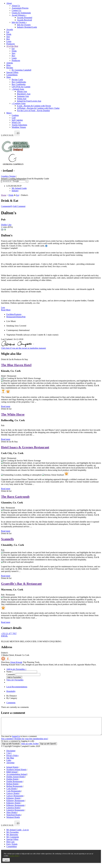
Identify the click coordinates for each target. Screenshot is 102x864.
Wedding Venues (19, 127)
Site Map (10, 758)
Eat (7, 32)
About (9, 3)
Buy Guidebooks (19, 82)
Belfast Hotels (12, 784)
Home (3, 195)
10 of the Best (12, 46)
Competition (11, 846)
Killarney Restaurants (15, 800)
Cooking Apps (19, 103)
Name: (9, 672)
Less (3, 307)
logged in (16, 736)
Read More (5, 310)
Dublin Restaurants (14, 781)
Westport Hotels (13, 817)
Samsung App (23, 96)
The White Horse (13, 414)
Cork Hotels (11, 788)
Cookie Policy (14, 855)
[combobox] (17, 133)
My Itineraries (12, 834)
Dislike (4, 225)
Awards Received (24, 20)
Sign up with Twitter (30, 743)
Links (8, 760)
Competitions (12, 75)
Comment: (10, 674)
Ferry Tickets (11, 844)
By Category (11, 698)
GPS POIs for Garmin (21, 87)
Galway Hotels (12, 793)
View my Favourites (14, 680)
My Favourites (12, 832)
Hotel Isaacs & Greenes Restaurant (25, 447)
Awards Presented (24, 17)
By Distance (11, 696)
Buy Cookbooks (19, 84)
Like (9, 225)
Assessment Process (20, 8)
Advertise (10, 762)
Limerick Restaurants (15, 810)
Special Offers (12, 72)
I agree (6, 860)
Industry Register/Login (27, 27)
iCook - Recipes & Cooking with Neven (34, 106)
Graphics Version (8, 176)
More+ (9, 113)
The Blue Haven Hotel (16, 365)
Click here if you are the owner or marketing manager (23, 348)
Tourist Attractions (19, 125)
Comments (10, 703)
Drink (8, 34)
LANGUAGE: (7, 135)
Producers (10, 44)
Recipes (9, 67)
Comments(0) (6, 206)
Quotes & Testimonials (21, 13)
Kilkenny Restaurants (15, 805)
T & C (9, 753)
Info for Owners (19, 22)
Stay (8, 36)
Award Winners (19, 15)
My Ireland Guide (19, 188)
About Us (16, 6)
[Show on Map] (3, 660)
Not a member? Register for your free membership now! (24, 739)
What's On (16, 122)
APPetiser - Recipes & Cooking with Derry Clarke (38, 108)
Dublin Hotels (12, 779)
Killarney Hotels (13, 798)
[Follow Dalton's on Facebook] (2, 639)
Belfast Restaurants (14, 786)
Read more (5, 406)
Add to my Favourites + (16, 669)
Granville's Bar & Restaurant (21, 583)
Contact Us (16, 10)
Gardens (15, 115)
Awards (9, 29)
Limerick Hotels (13, 808)
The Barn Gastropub (15, 496)
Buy (8, 39)
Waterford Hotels (13, 815)
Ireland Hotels (12, 767)
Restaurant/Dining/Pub (16, 317)
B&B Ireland (11, 772)
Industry (15, 191)
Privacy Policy (12, 755)
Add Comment (19, 206)
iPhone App (22, 91)
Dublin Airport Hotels (15, 777)
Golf (14, 118)
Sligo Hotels (11, 812)
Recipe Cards (17, 79)
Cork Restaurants (13, 791)
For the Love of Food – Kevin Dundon (33, 110)
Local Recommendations (16, 687)
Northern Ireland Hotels (16, 769)
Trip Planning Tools (31, 662)
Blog (8, 65)
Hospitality (11, 691)
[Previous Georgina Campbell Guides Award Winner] (3, 391)
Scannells (7, 539)
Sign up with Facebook (11, 744)
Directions (5, 662)
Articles (9, 63)
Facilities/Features (13, 314)
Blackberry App (23, 94)
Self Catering (17, 120)
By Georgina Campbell (21, 70)
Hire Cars (10, 842)
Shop (8, 77)
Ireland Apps (18, 89)
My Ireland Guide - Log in (17, 830)
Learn (8, 41)
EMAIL (4, 636)
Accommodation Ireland (16, 774)
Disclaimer (10, 751)
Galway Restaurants (14, 796)
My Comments (12, 837)
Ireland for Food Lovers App (29, 101)
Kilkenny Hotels (13, 803)
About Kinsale (16, 662)
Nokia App (21, 98)
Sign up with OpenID (48, 744)
